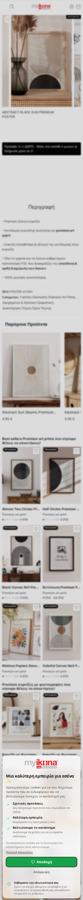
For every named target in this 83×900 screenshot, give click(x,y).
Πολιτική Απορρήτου (19, 852)
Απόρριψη (41, 872)
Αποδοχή (44, 862)
